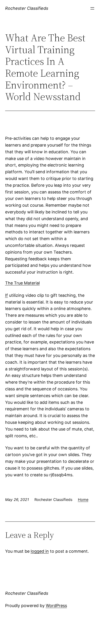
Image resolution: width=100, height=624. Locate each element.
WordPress (56, 605)
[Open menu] (92, 8)
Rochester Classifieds (26, 8)
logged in (40, 551)
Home (83, 499)
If (6, 295)
